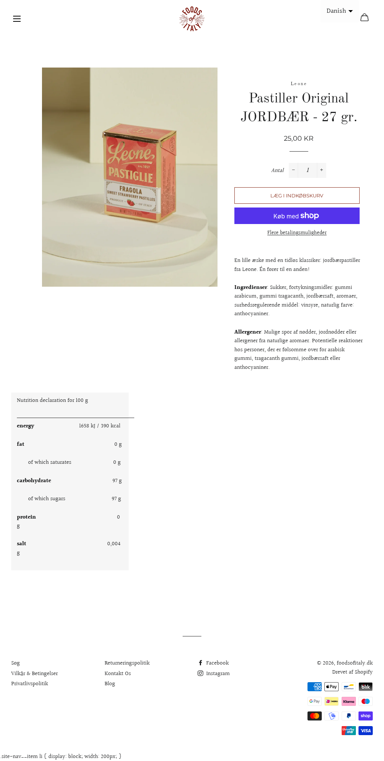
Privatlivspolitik (29, 684)
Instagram (217, 673)
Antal (277, 170)
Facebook (217, 663)
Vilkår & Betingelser (34, 673)
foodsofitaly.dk (355, 663)
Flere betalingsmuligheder (297, 233)
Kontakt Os (118, 673)
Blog (110, 684)
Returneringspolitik (127, 663)
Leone (299, 84)
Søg (15, 663)
